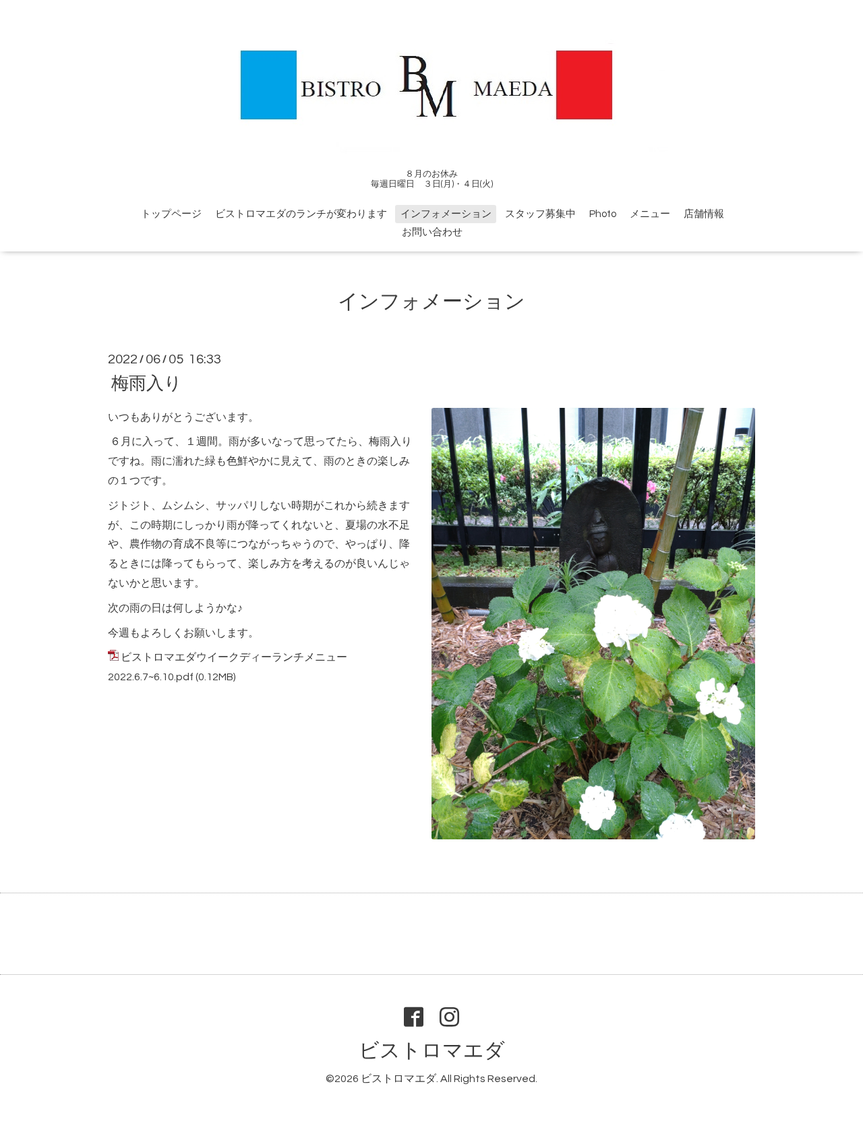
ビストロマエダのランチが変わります (301, 214)
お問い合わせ (432, 232)
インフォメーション (446, 214)
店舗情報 (704, 214)
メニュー (650, 214)
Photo (602, 214)
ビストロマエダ (432, 1050)
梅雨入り (146, 383)
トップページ (171, 214)
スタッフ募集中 (540, 214)
